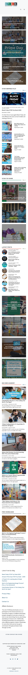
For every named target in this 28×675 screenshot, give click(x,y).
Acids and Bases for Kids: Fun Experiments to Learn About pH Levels (19, 136)
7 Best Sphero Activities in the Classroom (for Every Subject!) (14, 326)
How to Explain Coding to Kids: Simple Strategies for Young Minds (14, 347)
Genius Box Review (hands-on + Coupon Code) (19, 147)
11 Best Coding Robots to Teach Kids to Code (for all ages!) (13, 424)
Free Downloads (14, 78)
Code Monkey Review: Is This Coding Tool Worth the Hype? (14, 284)
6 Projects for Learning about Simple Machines (14, 67)
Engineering (6, 64)
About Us (5, 597)
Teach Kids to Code (18, 302)
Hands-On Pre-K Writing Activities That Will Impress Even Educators (20, 169)
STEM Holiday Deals (16, 50)
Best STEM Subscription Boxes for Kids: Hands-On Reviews (13, 24)
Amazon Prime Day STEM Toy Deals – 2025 (13, 53)
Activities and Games (8, 21)
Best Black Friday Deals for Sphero (13, 220)
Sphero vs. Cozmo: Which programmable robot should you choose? (14, 306)
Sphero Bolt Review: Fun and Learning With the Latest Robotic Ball (13, 453)
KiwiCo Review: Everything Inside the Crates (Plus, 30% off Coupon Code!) (14, 198)
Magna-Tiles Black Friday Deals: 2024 (14, 240)
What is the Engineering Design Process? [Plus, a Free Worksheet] (13, 81)
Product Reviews (7, 195)
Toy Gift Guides (18, 21)
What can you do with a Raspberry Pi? (14, 368)
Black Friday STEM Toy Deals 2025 (11, 110)
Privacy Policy (6, 593)
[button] (20, 9)
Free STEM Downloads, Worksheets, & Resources (13, 555)
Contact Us (5, 601)
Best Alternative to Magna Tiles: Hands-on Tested (19, 125)
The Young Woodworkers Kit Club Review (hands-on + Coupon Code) (19, 158)
